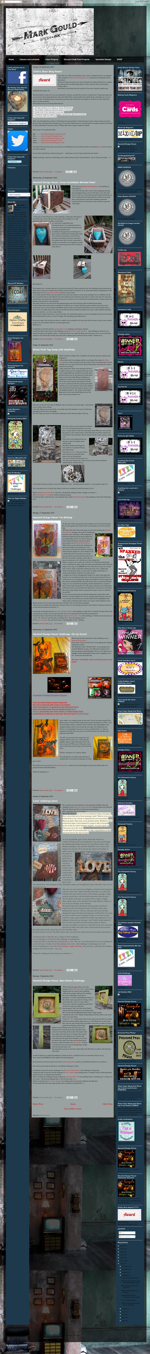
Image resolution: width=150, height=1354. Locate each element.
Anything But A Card (61, 329)
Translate (23, 197)
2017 (122, 1249)
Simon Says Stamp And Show (77, 331)
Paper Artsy (70, 1019)
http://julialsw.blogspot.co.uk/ (79, 78)
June (123, 1315)
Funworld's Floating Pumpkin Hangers (50, 695)
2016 (122, 1252)
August (124, 1309)
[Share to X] (71, 172)
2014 (122, 1258)
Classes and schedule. (30, 59)
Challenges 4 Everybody (47, 939)
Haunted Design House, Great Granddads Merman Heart (64, 182)
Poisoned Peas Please (48, 492)
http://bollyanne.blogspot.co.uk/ (51, 140)
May (123, 1317)
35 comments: (58, 1097)
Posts (122, 1233)
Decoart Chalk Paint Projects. (77, 59)
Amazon (36, 711)
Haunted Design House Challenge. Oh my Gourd (60, 634)
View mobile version (72, 1108)
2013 (122, 1261)
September (125, 1275)
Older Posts (107, 1104)
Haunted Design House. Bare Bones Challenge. (59, 980)
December (125, 1266)
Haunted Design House (91, 186)
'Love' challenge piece (45, 801)
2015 (122, 1255)
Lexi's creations (43, 620)
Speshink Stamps (103, 59)
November (125, 1269)
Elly (100, 729)
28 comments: (58, 623)
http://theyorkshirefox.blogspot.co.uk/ (53, 134)
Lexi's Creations (70, 1072)
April (124, 1321)
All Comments (125, 1237)
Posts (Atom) (45, 1115)
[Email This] (67, 172)
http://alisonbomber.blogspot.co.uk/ (53, 142)
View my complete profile (16, 279)
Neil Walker (77, 1042)
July (123, 1312)
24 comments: (58, 339)
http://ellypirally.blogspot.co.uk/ (52, 136)
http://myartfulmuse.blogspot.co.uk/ (52, 138)
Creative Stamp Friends (72, 1070)
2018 (122, 1246)
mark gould (20, 205)
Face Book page (82, 714)
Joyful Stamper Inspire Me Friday (70, 946)
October (125, 1272)
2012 (122, 1264)
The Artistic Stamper (54, 1081)
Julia (99, 147)
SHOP (119, 59)
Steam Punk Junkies (79, 497)
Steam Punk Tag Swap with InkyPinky (54, 349)
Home (11, 59)
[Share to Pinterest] (75, 172)
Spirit (73, 709)
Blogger (83, 1335)
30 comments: (58, 507)
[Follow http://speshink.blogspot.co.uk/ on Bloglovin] (18, 124)
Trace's (74, 452)
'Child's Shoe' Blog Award (47, 71)
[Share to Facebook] (73, 172)
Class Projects (51, 59)
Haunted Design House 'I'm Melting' (53, 517)
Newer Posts (38, 1104)
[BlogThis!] (69, 172)
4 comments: (58, 172)
